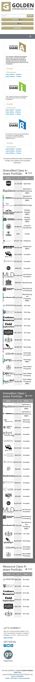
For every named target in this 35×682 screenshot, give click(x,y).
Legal (16, 160)
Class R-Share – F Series (13, 153)
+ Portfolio (9, 68)
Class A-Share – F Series (13, 76)
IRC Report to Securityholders (20, 678)
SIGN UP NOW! (8, 638)
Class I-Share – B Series (13, 112)
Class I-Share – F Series (13, 114)
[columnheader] (8, 178)
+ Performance (11, 72)
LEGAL (7, 678)
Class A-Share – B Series (13, 74)
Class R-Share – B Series (13, 151)
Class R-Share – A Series (13, 149)
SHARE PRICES (17, 28)
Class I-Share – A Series (13, 110)
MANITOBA (17, 672)
